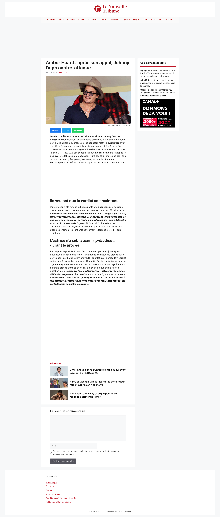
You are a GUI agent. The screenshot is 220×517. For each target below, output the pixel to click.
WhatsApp (78, 130)
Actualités (51, 19)
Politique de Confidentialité (58, 502)
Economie (92, 19)
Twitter (66, 130)
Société (81, 19)
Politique (70, 19)
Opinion (126, 19)
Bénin (61, 19)
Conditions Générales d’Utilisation (61, 498)
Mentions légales (53, 494)
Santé (144, 19)
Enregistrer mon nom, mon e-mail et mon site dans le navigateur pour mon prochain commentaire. (87, 452)
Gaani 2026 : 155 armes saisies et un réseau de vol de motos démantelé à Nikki (157, 93)
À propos (50, 486)
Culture (103, 19)
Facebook (55, 130)
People (136, 19)
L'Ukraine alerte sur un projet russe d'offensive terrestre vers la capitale (157, 83)
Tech (161, 19)
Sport (153, 19)
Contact (169, 19)
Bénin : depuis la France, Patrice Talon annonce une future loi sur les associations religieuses (157, 73)
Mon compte (51, 482)
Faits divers (115, 19)
